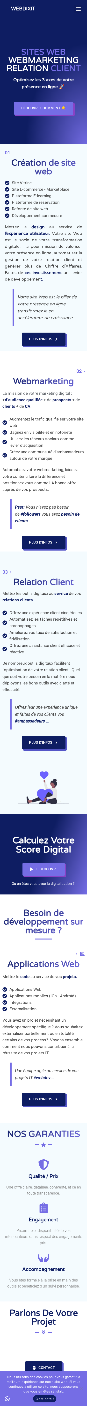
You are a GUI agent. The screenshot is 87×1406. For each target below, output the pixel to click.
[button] (78, 9)
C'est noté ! (45, 1399)
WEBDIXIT (23, 9)
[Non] (81, 1388)
